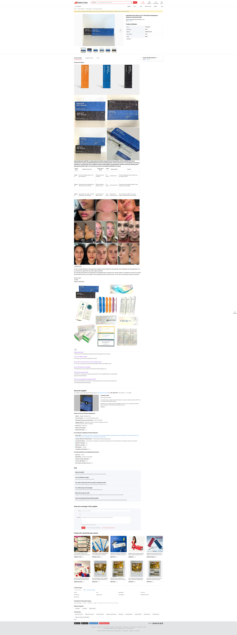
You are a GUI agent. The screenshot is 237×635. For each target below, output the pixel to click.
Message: (79, 517)
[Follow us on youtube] (158, 623)
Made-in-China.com (113, 628)
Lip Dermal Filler (102, 436)
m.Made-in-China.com (121, 628)
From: (80, 510)
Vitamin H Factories (79, 614)
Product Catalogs (91, 590)
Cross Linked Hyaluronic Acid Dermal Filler (90, 436)
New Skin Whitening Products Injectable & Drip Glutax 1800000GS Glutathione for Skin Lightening (100, 579)
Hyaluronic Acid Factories (111, 614)
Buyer (134, 6)
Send (83, 527)
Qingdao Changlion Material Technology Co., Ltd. (135, 19)
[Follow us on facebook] (153, 623)
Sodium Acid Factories (89, 614)
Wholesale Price (125, 626)
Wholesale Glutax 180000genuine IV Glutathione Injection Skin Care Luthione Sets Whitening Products (118, 579)
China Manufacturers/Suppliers (108, 626)
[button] (131, 2)
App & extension (148, 6)
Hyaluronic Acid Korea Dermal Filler (129, 435)
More (75, 619)
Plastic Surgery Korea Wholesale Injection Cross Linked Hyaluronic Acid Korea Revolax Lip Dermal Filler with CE (100, 555)
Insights (144, 626)
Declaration (131, 630)
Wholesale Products (118, 626)
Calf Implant (77, 608)
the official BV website (102, 392)
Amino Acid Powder (100, 614)
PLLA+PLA (143, 592)
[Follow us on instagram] (157, 623)
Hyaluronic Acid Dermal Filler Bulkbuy (82, 617)
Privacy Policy (137, 630)
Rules (162, 6)
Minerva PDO (76, 596)
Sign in (161, 3)
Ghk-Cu (75, 592)
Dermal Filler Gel (147, 614)
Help (141, 6)
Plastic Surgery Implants (97, 8)
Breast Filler (121, 614)
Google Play (85, 623)
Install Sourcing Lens (105, 623)
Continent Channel (133, 626)
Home (75, 8)
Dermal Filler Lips (156, 614)
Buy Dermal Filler (129, 614)
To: (80, 514)
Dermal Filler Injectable (105, 435)
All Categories (78, 6)
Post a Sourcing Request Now (108, 527)
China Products (99, 626)
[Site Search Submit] (135, 2)
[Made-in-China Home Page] (81, 2)
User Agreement (125, 630)
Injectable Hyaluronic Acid (115, 435)
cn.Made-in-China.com (130, 628)
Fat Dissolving (121, 594)
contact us (119, 11)
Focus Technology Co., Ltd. (109, 630)
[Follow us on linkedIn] (162, 623)
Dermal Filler (85, 435)
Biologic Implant (92, 608)
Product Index (139, 626)
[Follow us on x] (155, 623)
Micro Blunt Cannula (144, 594)
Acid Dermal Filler (138, 614)
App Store (77, 623)
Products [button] (94, 2)
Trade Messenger (94, 623)
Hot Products (93, 626)
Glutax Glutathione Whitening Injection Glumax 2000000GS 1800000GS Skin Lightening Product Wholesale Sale (135, 579)
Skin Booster (76, 594)
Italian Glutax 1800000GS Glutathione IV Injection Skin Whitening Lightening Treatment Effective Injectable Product (154, 579)
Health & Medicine (81, 8)
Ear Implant (84, 608)
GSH (97, 592)
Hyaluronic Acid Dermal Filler (94, 435)
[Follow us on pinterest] (160, 623)
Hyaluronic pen (99, 594)
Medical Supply (89, 8)
